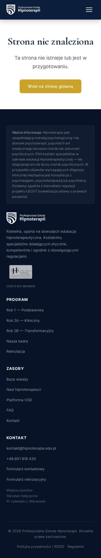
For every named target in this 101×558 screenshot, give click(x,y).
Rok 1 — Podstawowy (25, 310)
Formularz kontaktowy (25, 469)
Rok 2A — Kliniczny (23, 320)
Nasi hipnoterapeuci (23, 389)
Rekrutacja (15, 351)
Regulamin (76, 547)
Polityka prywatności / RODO (40, 547)
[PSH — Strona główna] (23, 10)
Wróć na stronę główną (50, 86)
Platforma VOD (19, 400)
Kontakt (13, 420)
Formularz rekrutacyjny (26, 479)
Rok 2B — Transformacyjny (30, 331)
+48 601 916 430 (21, 459)
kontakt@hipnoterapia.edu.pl (31, 448)
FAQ (9, 410)
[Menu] (89, 9)
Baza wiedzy (17, 379)
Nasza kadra (17, 341)
